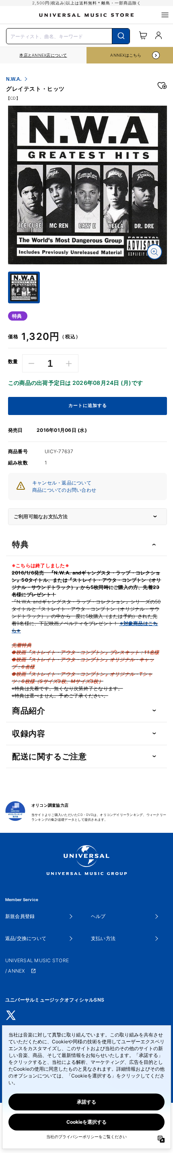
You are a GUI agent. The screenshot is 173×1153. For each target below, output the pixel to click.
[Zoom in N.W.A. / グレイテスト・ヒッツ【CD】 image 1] (154, 252)
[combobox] (68, 35)
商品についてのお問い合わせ (64, 490)
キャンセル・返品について (61, 483)
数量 (13, 361)
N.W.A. (13, 79)
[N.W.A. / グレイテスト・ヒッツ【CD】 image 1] (87, 185)
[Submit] (121, 36)
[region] (43, 55)
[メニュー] (165, 15)
